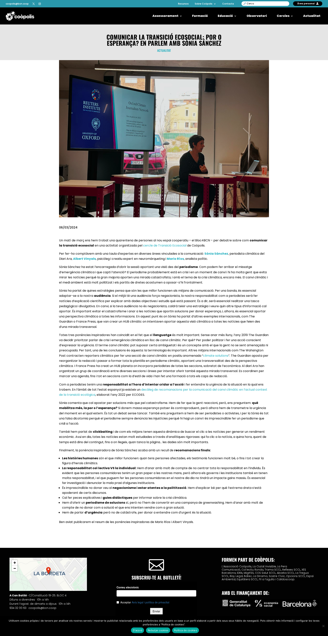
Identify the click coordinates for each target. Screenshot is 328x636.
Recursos (183, 3)
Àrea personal (306, 3)
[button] (48, 570)
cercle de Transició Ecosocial (164, 245)
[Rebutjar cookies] (323, 626)
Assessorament (165, 16)
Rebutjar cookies (158, 630)
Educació (225, 16)
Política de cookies (185, 630)
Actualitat (311, 16)
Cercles (283, 16)
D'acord (137, 630)
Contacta (228, 3)
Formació (200, 16)
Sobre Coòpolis (203, 3)
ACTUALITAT (164, 50)
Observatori (257, 16)
